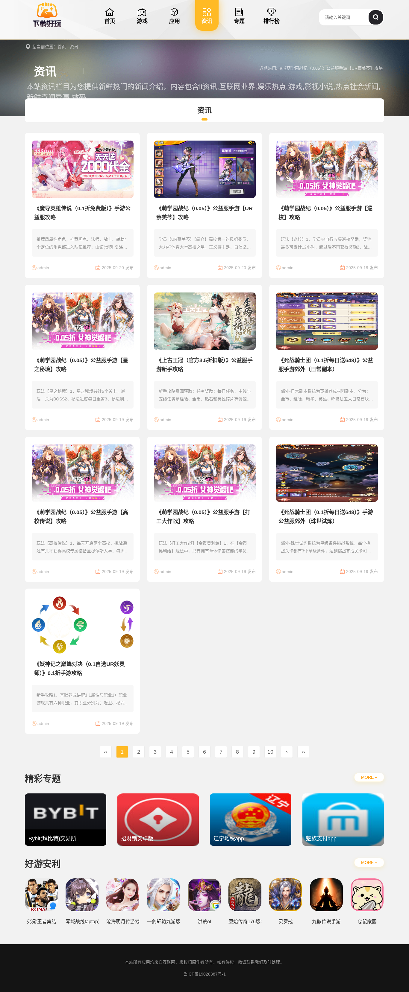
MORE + (369, 777)
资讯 (74, 46)
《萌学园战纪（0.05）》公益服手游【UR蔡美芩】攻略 (332, 68)
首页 (61, 46)
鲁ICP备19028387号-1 (204, 974)
